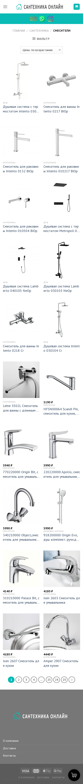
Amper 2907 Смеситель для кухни (60, 663)
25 (64, 680)
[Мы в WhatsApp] (43, 19)
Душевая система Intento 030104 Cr (61, 348)
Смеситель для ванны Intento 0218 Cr (21, 348)
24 (56, 680)
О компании (11, 741)
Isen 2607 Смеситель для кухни (21, 663)
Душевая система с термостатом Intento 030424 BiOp (20, 108)
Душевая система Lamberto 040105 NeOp (20, 288)
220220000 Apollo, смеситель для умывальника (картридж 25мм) (61, 474)
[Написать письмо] (34, 19)
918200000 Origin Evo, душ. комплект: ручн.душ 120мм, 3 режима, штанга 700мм (61, 537)
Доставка (9, 748)
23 (49, 680)
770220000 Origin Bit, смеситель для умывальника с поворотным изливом (21, 474)
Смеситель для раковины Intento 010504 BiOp (20, 228)
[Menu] (5, 7)
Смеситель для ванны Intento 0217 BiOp (61, 108)
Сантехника (39, 30)
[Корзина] (77, 7)
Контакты (9, 755)
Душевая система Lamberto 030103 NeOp (61, 288)
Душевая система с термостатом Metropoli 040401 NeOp (61, 228)
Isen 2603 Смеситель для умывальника (61, 600)
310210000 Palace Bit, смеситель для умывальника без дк (21, 600)
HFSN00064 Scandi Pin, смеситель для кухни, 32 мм (60, 411)
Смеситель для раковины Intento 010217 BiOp (61, 168)
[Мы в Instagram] (51, 19)
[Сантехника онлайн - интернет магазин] (41, 7)
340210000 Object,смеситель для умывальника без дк (21, 537)
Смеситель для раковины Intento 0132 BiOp (20, 168)
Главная (19, 30)
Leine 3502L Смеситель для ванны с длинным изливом (20, 408)
